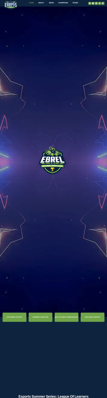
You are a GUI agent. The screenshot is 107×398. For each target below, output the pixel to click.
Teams (75, 3)
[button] (40, 317)
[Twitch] (102, 3)
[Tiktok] (99, 3)
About (41, 3)
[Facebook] (96, 3)
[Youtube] (93, 3)
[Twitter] (89, 3)
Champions (63, 3)
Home (31, 3)
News (51, 3)
